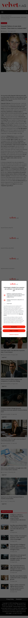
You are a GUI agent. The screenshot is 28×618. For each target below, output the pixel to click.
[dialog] (14, 309)
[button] (14, 304)
